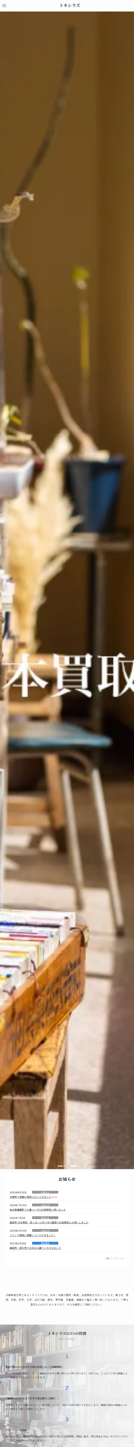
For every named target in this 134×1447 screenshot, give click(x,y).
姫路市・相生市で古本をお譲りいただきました (35, 1248)
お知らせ (45, 1192)
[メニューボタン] (4, 6)
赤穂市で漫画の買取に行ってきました (30, 1197)
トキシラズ (69, 5)
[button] (60, 1166)
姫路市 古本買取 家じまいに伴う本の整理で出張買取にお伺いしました (49, 1222)
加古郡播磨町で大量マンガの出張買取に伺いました (38, 1209)
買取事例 (45, 1243)
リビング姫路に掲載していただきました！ (33, 1235)
